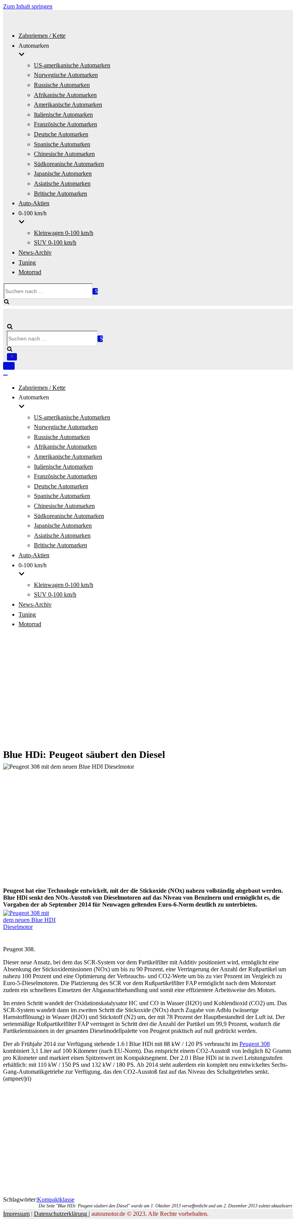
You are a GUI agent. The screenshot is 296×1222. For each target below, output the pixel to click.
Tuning (27, 262)
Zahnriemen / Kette (42, 35)
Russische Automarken (62, 85)
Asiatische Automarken (62, 183)
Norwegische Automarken (66, 75)
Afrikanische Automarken (65, 95)
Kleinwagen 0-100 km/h (63, 233)
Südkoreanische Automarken (69, 164)
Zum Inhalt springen (27, 6)
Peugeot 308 (254, 1044)
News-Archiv (35, 252)
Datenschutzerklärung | (62, 1213)
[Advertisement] (148, 689)
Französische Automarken (65, 124)
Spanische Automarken (62, 144)
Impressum (16, 1213)
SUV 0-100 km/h (55, 242)
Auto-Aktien (33, 203)
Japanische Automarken (63, 173)
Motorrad (29, 272)
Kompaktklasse (55, 1199)
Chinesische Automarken (64, 154)
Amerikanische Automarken (68, 104)
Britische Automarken (60, 193)
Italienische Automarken (63, 114)
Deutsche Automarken (61, 134)
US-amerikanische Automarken (72, 65)
